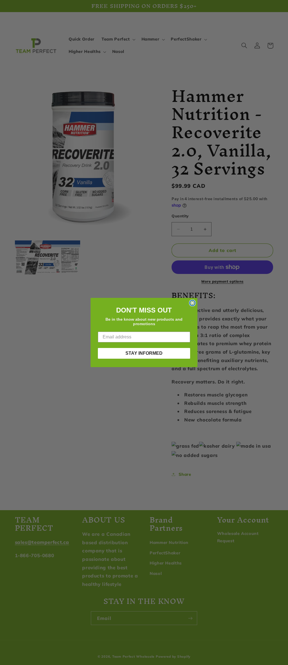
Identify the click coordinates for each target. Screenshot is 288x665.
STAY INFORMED (144, 353)
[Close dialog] (192, 303)
